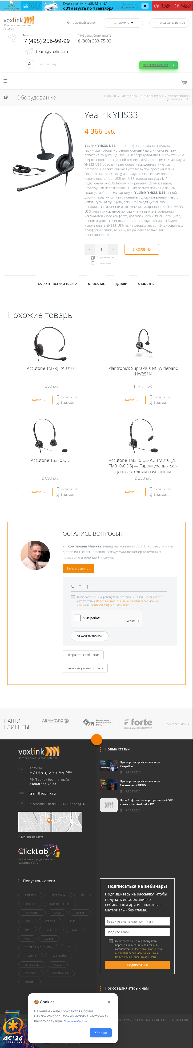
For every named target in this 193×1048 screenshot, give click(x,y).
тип (72, 921)
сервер (80, 912)
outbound (32, 964)
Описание (96, 284)
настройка (58, 895)
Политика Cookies (75, 1021)
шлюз (49, 938)
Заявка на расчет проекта (85, 668)
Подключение (60, 904)
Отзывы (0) (146, 284)
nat (74, 930)
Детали (121, 284)
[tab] (57, 283)
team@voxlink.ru (52, 51)
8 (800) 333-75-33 (94, 41)
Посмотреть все (175, 724)
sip (82, 895)
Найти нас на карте (30, 837)
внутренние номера (38, 947)
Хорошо (100, 1033)
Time (27, 930)
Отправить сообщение (83, 655)
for (27, 938)
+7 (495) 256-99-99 (45, 41)
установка (32, 912)
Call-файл (59, 956)
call (57, 912)
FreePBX (30, 904)
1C (68, 947)
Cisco (57, 964)
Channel (30, 956)
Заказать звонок (78, 568)
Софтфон (31, 973)
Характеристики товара (57, 284)
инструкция (60, 973)
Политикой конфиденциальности (109, 605)
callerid (51, 930)
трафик (29, 982)
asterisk (30, 895)
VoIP (27, 921)
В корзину (142, 249)
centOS (50, 921)
